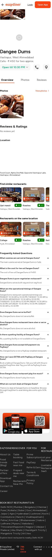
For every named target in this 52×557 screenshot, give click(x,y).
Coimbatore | (8, 516)
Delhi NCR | (7, 507)
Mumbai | (19, 507)
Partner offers (4, 472)
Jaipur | (5, 513)
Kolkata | (12, 510)
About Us (5, 454)
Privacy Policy (31, 482)
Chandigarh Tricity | (35, 530)
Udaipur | (41, 526)
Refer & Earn (34, 467)
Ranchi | (20, 516)
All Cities (26, 533)
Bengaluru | (31, 507)
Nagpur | (30, 526)
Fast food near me (18, 464)
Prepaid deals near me (18, 473)
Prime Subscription (34, 456)
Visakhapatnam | (35, 516)
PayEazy (31, 462)
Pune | (4, 510)
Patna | (4, 520)
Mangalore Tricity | (11, 533)
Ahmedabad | (40, 510)
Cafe (3, 61)
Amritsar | (14, 520)
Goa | (29, 510)
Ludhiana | (6, 523)
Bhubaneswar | (29, 520)
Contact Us (6, 486)
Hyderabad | (23, 513)
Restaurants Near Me (20, 482)
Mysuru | (16, 523)
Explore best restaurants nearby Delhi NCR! (21, 537)
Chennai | (42, 507)
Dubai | (22, 510)
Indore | (41, 520)
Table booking (17, 456)
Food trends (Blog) (3, 462)
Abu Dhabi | (17, 530)
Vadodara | (27, 523)
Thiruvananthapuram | (13, 526)
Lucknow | (35, 513)
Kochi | (46, 513)
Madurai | (6, 530)
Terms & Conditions (33, 474)
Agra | (12, 513)
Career (4, 491)
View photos (41, 91)
